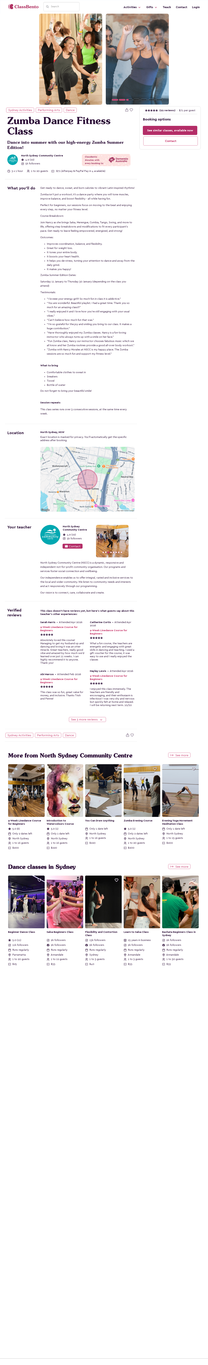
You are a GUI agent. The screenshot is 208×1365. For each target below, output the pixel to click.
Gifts (150, 7)
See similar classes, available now (170, 130)
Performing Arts (49, 110)
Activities (130, 7)
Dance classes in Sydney (42, 866)
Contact (181, 7)
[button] (110, 59)
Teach (167, 7)
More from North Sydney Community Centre (70, 755)
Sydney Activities (20, 110)
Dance (70, 110)
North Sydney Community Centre (42, 155)
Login (196, 7)
